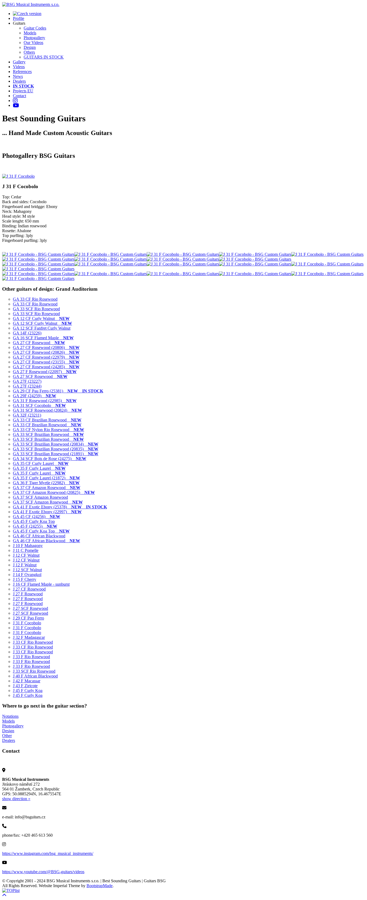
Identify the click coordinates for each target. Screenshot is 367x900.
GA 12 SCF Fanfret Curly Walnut (41, 328)
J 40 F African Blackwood (35, 676)
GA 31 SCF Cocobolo (39, 405)
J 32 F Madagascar (29, 637)
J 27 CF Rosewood (29, 589)
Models (30, 33)
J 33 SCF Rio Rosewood (34, 671)
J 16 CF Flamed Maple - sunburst (41, 584)
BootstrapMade (100, 885)
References (22, 71)
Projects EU (23, 91)
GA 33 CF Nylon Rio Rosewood (48, 429)
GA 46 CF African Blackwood (39, 536)
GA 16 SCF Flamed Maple (43, 338)
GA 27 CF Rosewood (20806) (46, 347)
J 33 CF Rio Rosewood (33, 642)
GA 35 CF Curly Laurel (41, 463)
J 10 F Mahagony (28, 545)
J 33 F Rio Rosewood (31, 656)
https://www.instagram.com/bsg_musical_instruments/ (47, 853)
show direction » (16, 798)
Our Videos (33, 42)
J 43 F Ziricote (25, 685)
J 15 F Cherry (24, 579)
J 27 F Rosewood (28, 594)
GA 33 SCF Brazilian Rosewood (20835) (55, 449)
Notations (10, 716)
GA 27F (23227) (27, 381)
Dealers (19, 81)
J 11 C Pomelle (25, 550)
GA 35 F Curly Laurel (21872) (46, 478)
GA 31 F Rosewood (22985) (45, 400)
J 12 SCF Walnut (27, 569)
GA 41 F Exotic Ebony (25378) (60, 507)
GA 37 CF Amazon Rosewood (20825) (54, 492)
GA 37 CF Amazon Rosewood (46, 487)
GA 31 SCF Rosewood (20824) (47, 410)
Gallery (19, 62)
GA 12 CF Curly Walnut (41, 318)
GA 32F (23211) (27, 415)
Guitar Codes (35, 28)
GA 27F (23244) (27, 386)
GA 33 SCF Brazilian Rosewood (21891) (55, 453)
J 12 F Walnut (25, 565)
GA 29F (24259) (34, 395)
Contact (19, 95)
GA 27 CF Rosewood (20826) (46, 352)
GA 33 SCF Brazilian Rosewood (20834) (55, 444)
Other (7, 735)
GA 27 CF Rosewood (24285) (46, 367)
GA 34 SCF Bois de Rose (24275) (49, 458)
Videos (19, 66)
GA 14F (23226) (27, 333)
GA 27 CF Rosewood (39, 342)
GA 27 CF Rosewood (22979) (46, 357)
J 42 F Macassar (26, 681)
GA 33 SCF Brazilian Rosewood (48, 434)
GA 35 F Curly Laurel (39, 468)
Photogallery (34, 37)
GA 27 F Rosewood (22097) (45, 371)
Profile (18, 18)
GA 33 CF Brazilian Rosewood (47, 420)
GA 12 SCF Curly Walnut (42, 323)
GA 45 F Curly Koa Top (34, 521)
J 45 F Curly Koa (27, 690)
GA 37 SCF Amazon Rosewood (40, 497)
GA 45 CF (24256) (36, 516)
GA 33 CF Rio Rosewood (35, 299)
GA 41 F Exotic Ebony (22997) (47, 511)
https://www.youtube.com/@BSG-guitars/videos (43, 871)
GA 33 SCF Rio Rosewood (36, 309)
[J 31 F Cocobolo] (18, 176)
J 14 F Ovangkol (27, 574)
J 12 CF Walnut (26, 555)
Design (30, 47)
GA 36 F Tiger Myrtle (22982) (46, 482)
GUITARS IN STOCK (44, 57)
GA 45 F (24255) (35, 526)
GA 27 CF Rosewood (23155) (46, 362)
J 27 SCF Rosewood (30, 608)
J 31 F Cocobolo (27, 623)
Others (29, 52)
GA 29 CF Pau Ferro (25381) (58, 391)
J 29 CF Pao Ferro (28, 618)
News (18, 76)
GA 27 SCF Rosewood (40, 376)
